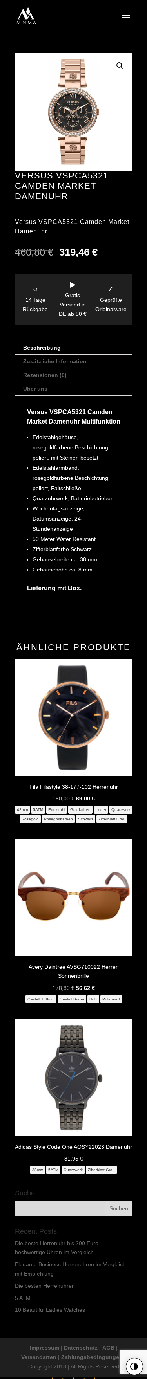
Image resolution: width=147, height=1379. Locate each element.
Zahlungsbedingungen (92, 1357)
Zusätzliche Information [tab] (55, 361)
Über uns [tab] (35, 389)
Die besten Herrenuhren (45, 1286)
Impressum (44, 1348)
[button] (120, 66)
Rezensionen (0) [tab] (45, 375)
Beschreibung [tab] (42, 347)
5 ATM (23, 1298)
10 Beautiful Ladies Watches (50, 1310)
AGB (108, 1348)
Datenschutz (81, 1348)
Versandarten (38, 1357)
